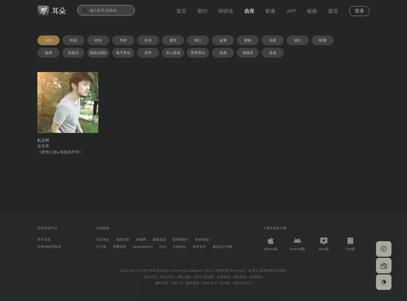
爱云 (256, 270)
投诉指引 (256, 277)
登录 (359, 10)
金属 (222, 40)
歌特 (98, 40)
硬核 (247, 40)
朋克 (173, 40)
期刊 (202, 11)
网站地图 (185, 277)
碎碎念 (225, 11)
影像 (270, 11)
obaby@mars (143, 246)
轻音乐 (73, 53)
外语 (148, 40)
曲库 (249, 11)
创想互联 (122, 239)
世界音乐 (198, 53)
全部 (48, 40)
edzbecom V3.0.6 (200, 270)
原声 (148, 53)
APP (291, 11)
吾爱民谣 (119, 246)
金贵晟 (43, 146)
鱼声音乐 (199, 246)
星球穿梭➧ (180, 239)
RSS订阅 (151, 277)
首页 (181, 11)
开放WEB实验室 (49, 246)
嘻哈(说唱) (98, 53)
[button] (383, 249)
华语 (123, 40)
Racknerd (237, 270)
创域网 (141, 239)
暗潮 (322, 40)
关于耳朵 (44, 239)
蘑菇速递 (159, 239)
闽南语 (248, 53)
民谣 (73, 40)
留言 (333, 11)
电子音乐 (123, 53)
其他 (272, 53)
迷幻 (297, 40)
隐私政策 (240, 277)
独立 (198, 40)
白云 (162, 246)
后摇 (272, 40)
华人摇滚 (173, 53)
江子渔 (101, 246)
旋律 (48, 53)
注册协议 (224, 277)
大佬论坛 (179, 246)
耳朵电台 (102, 239)
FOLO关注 (168, 277)
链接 (312, 11)
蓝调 (222, 53)
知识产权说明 (204, 277)
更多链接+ (202, 239)
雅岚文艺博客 (223, 246)
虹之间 (43, 140)
